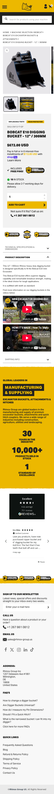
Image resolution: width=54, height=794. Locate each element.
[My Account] (45, 7)
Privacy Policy (10, 768)
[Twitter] (12, 650)
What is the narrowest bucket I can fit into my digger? (27, 720)
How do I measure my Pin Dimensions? (23, 709)
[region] (27, 541)
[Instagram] (19, 650)
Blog (5, 749)
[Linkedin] (25, 650)
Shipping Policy (11, 758)
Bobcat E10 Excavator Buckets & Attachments (20, 37)
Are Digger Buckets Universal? (19, 705)
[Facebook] (5, 650)
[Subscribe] (47, 607)
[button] (6, 541)
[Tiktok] (32, 650)
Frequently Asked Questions (18, 745)
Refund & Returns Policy (15, 754)
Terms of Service (12, 763)
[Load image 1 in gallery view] (11, 104)
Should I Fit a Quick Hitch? (17, 714)
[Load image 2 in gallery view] (27, 104)
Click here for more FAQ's (16, 726)
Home (6, 32)
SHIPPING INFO (12, 359)
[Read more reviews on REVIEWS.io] (27, 514)
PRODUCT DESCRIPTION (17, 257)
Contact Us (9, 772)
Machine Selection (22, 32)
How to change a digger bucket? (20, 700)
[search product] (6, 19)
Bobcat (38, 32)
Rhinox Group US (18, 789)
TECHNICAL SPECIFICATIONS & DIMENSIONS (19, 248)
